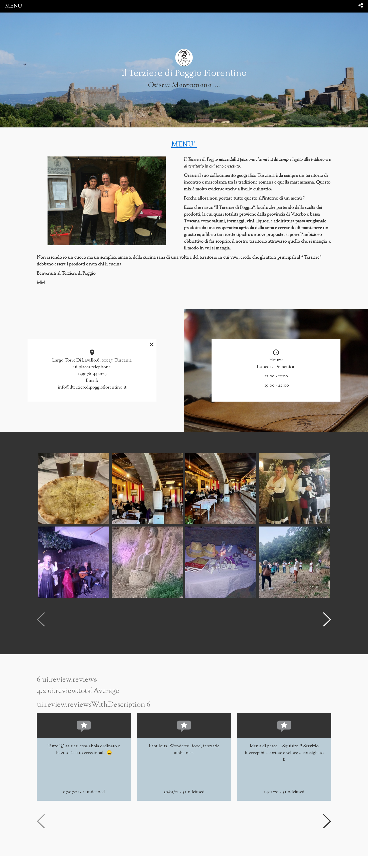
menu (13, 6)
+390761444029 (92, 374)
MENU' (184, 144)
